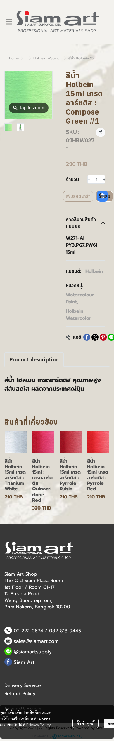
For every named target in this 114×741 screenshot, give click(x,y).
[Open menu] (9, 22)
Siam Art (24, 662)
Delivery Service (22, 685)
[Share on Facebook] (86, 337)
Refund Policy (19, 693)
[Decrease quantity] (89, 179)
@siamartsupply (33, 651)
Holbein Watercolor (49, 58)
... (26, 58)
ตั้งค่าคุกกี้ (85, 723)
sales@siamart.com (36, 641)
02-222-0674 (28, 630)
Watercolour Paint (80, 298)
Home (14, 58)
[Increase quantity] (104, 179)
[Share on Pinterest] (103, 337)
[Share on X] (95, 337)
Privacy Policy (38, 724)
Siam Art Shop (20, 574)
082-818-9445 (65, 630)
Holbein (94, 271)
